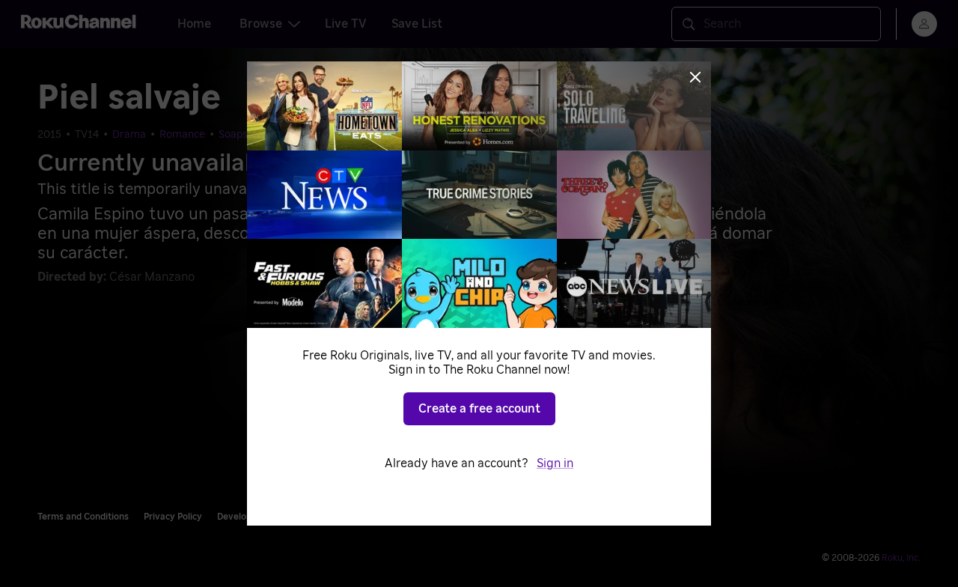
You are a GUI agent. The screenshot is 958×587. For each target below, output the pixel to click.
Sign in (555, 463)
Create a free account (479, 409)
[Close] (695, 77)
